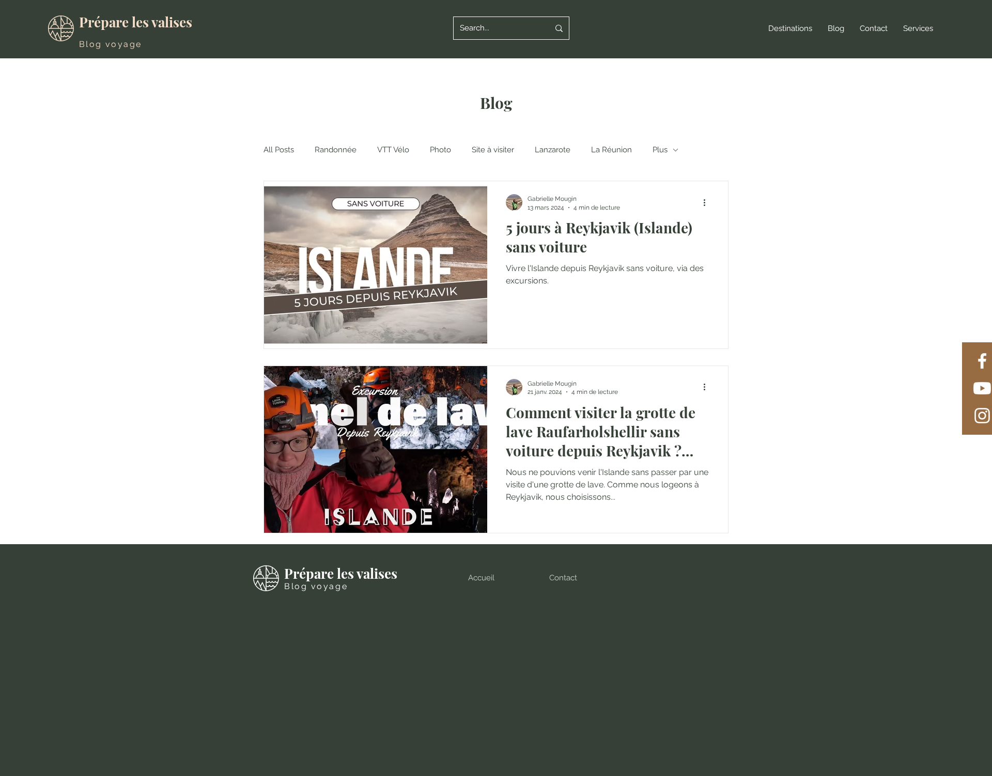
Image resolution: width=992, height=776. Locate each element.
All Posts (279, 149)
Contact (563, 577)
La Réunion (611, 149)
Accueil (481, 577)
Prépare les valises (135, 22)
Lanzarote (552, 149)
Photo (440, 149)
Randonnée (336, 149)
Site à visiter (493, 149)
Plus (660, 149)
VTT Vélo (393, 149)
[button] (790, 28)
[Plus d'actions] (708, 202)
